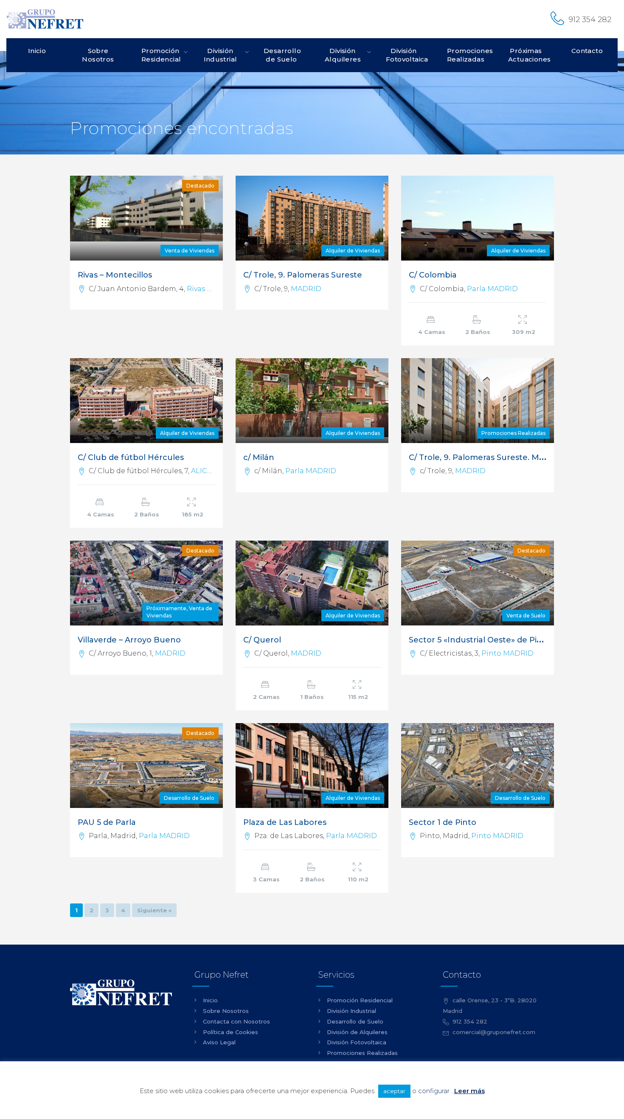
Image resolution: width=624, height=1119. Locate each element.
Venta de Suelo (525, 615)
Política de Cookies (230, 1032)
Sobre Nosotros (98, 55)
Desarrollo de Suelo (282, 55)
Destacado (200, 185)
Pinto (491, 653)
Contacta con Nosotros (236, 1021)
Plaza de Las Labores (284, 822)
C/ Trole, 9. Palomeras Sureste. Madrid (484, 457)
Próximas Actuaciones (529, 55)
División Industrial (220, 55)
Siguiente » (154, 910)
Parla (476, 289)
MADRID (306, 289)
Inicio (37, 51)
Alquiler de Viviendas (353, 250)
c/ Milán (258, 457)
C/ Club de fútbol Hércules (131, 457)
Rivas (196, 289)
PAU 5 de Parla (107, 822)
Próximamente (166, 608)
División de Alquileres (357, 1032)
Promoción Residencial (161, 55)
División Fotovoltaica (407, 55)
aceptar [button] (394, 1091)
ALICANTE (208, 471)
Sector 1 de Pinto (442, 822)
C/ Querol (262, 640)
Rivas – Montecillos (115, 275)
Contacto (587, 51)
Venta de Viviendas (189, 250)
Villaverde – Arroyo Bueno (129, 640)
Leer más (469, 1091)
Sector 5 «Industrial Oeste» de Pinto (480, 640)
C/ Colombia (433, 275)
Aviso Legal (219, 1042)
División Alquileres (343, 55)
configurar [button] (434, 1091)
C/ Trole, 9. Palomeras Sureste (302, 275)
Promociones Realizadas (469, 55)
